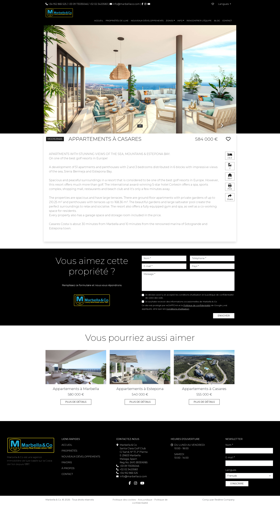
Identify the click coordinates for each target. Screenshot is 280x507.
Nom (229, 445)
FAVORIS (67, 462)
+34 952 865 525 (57, 4)
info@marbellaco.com (126, 4)
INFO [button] (179, 20)
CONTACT (227, 20)
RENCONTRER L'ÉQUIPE (199, 20)
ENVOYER (224, 315)
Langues (230, 470)
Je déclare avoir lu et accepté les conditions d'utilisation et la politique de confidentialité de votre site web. (189, 296)
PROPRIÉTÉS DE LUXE (117, 20)
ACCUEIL (98, 20)
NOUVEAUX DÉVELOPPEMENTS (147, 20)
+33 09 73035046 (78, 4)
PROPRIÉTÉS (69, 450)
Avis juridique (145, 499)
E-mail (230, 457)
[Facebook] (142, 4)
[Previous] (58, 77)
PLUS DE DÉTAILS (75, 401)
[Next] (221, 77)
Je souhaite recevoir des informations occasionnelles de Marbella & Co (181, 301)
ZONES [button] (169, 20)
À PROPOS (68, 468)
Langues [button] (223, 4)
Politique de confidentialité (196, 305)
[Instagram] (145, 4)
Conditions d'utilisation (177, 309)
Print (230, 189)
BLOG (217, 20)
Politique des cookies (124, 499)
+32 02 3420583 (99, 4)
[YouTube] (149, 4)
